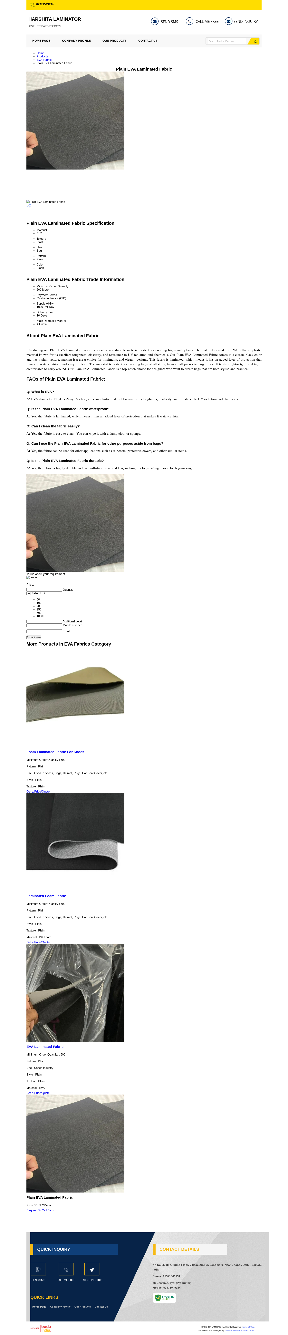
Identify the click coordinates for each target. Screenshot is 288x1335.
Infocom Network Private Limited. (239, 1330)
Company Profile (76, 40)
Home (40, 53)
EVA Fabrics (45, 59)
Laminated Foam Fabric (46, 896)
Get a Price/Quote (38, 791)
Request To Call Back (40, 1210)
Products (42, 56)
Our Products (114, 40)
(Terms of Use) (248, 1327)
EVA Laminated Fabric (44, 1047)
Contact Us (148, 40)
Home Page (41, 40)
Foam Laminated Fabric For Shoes (55, 752)
